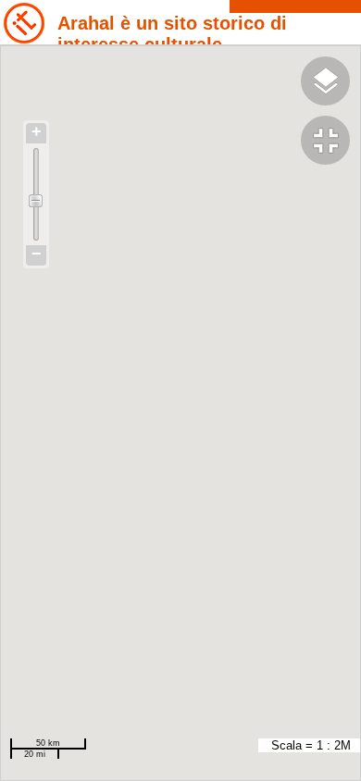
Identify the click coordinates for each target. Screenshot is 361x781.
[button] (330, 142)
